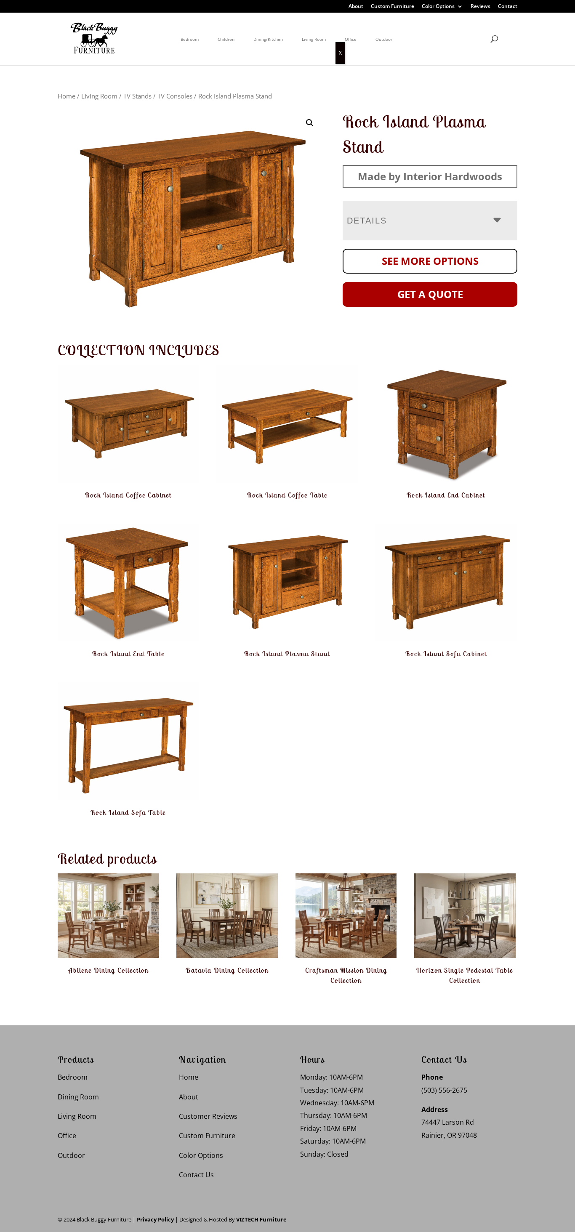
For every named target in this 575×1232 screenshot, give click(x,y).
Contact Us (196, 1174)
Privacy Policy (155, 1219)
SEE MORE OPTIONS (430, 261)
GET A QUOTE (430, 294)
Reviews (480, 7)
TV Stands (137, 96)
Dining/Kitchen (268, 39)
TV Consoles (174, 96)
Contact (507, 7)
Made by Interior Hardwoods (430, 176)
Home (66, 96)
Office (351, 39)
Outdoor (383, 39)
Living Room (314, 39)
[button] (309, 122)
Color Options (438, 7)
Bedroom (190, 39)
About (356, 7)
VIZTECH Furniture (261, 1219)
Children (226, 39)
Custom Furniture (392, 7)
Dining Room (78, 1097)
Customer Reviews (208, 1116)
